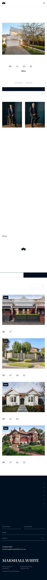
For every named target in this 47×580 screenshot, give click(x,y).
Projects (6, 495)
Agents (5, 500)
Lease (4, 491)
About (5, 504)
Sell (4, 487)
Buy (3, 483)
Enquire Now (35, 275)
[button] (23, 249)
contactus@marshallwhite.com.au (14, 549)
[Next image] (42, 39)
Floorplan (29, 82)
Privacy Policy (5, 568)
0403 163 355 (7, 137)
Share (6, 94)
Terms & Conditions (7, 566)
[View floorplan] (42, 52)
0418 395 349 (30, 137)
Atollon (27, 568)
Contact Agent (12, 275)
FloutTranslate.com (15, 571)
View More (36, 286)
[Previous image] (5, 39)
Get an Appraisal (10, 89)
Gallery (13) (19, 82)
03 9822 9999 (7, 547)
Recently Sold (7, 286)
